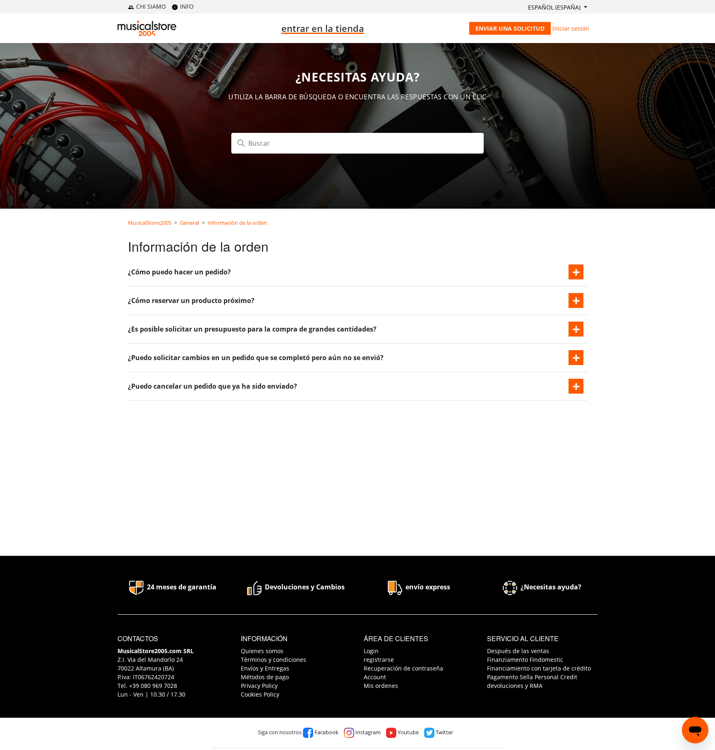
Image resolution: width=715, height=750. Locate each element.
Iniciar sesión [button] (570, 28)
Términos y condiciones (273, 659)
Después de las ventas (518, 651)
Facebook (325, 732)
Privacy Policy (259, 686)
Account (375, 677)
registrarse (379, 659)
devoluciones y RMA (514, 686)
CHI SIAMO (150, 6)
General (189, 222)
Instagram (367, 732)
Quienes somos (262, 651)
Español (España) (555, 7)
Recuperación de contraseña (403, 668)
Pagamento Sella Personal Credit (532, 677)
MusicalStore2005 (149, 222)
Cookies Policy (260, 694)
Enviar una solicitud (510, 28)
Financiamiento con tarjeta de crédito (539, 668)
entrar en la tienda (322, 28)
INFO (186, 6)
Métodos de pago (265, 677)
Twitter (443, 732)
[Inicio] (147, 28)
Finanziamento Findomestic (525, 659)
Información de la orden (237, 222)
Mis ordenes (381, 686)
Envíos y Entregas (265, 668)
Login (371, 651)
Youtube (407, 732)
